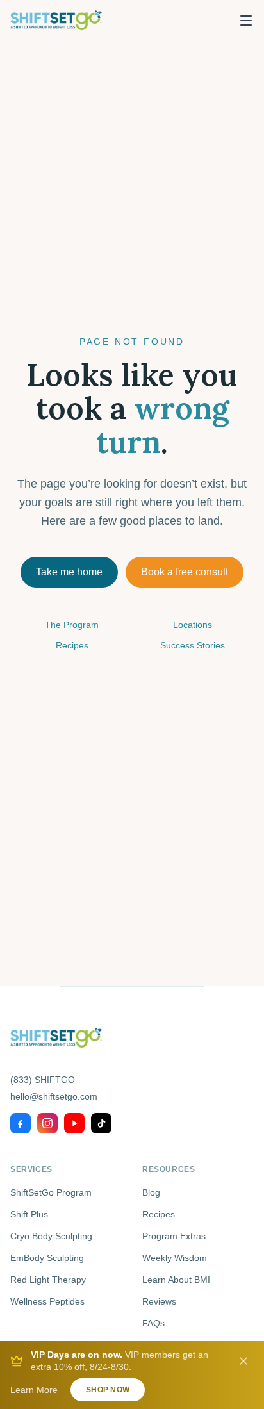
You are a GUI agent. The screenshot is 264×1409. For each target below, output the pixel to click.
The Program (72, 625)
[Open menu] (246, 20)
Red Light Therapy (48, 1279)
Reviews (159, 1301)
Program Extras (174, 1236)
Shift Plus (29, 1214)
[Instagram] (47, 1123)
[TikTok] (101, 1123)
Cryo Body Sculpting (51, 1236)
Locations (192, 625)
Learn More (34, 1390)
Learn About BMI (176, 1279)
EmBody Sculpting (47, 1258)
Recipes (72, 645)
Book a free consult (184, 571)
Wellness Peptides (47, 1301)
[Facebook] (20, 1123)
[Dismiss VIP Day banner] (243, 1361)
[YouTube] (74, 1123)
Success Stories (192, 645)
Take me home (69, 571)
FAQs (153, 1323)
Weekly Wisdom (174, 1258)
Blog (151, 1192)
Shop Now (107, 1389)
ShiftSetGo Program (51, 1192)
